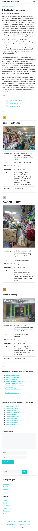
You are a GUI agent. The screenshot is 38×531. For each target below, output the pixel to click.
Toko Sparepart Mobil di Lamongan (14, 385)
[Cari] (24, 472)
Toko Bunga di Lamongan (12, 387)
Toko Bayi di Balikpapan (11, 420)
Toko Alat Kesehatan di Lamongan (14, 381)
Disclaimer (6, 503)
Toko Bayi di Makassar (11, 410)
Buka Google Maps (19, 169)
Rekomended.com (10, 2)
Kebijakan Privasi (7, 508)
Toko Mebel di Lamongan (12, 377)
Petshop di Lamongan (11, 391)
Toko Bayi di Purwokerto (12, 424)
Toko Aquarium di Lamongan (13, 389)
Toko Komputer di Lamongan (13, 383)
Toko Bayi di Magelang (11, 408)
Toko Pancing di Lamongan (12, 375)
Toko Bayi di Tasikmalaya (12, 412)
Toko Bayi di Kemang (11, 418)
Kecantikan (6, 484)
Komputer (5, 486)
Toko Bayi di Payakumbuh (12, 416)
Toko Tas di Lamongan (11, 379)
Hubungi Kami (7, 505)
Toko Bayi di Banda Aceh (12, 406)
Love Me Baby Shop (16, 100)
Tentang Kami (6, 511)
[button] (26, 2)
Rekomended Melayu (25, 524)
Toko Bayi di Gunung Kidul (12, 422)
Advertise (5, 500)
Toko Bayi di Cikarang (11, 414)
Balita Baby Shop (15, 106)
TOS (4, 513)
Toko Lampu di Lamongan (12, 393)
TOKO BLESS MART (16, 103)
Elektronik (5, 489)
